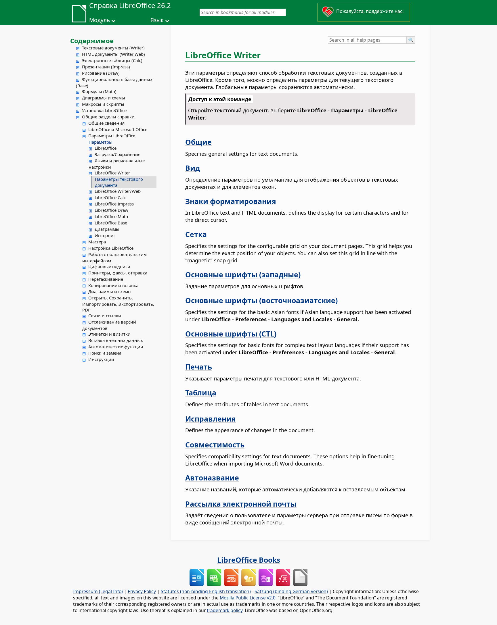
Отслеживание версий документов (109, 325)
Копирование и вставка (113, 285)
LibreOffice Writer (112, 173)
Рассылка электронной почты (241, 504)
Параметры (100, 142)
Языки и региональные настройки (117, 164)
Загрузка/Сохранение (117, 154)
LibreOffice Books (248, 560)
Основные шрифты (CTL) (230, 334)
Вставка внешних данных (115, 340)
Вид (192, 168)
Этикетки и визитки (109, 334)
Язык (157, 20)
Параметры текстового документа (119, 182)
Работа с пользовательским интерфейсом (114, 257)
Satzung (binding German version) (291, 591)
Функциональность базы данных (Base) (114, 82)
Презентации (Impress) (106, 67)
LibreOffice (105, 148)
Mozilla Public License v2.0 (248, 598)
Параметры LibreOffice (111, 136)
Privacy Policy (142, 591)
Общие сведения (106, 123)
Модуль (99, 20)
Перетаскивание (105, 279)
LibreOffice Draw (111, 210)
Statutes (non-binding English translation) (206, 591)
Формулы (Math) (99, 91)
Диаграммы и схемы (103, 98)
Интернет (105, 235)
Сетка (196, 234)
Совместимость (214, 444)
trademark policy (224, 610)
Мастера (97, 242)
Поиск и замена (104, 353)
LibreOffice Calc (110, 197)
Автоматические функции (115, 346)
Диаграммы (107, 229)
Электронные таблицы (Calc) (112, 60)
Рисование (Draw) (101, 73)
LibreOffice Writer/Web (118, 191)
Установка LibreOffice (104, 110)
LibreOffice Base (111, 223)
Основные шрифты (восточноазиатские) (261, 300)
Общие (198, 142)
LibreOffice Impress (114, 204)
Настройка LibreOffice (110, 248)
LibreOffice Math (111, 216)
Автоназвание (212, 477)
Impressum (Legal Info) (98, 591)
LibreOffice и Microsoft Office (117, 129)
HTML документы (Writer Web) (113, 54)
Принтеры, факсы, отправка (117, 273)
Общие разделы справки (108, 117)
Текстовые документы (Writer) (113, 48)
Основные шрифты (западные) (243, 274)
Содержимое (92, 40)
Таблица (200, 392)
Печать (198, 367)
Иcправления (210, 419)
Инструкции (101, 359)
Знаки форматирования (230, 201)
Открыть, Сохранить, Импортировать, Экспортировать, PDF (118, 304)
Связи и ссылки (104, 315)
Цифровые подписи (109, 266)
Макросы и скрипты (103, 104)
